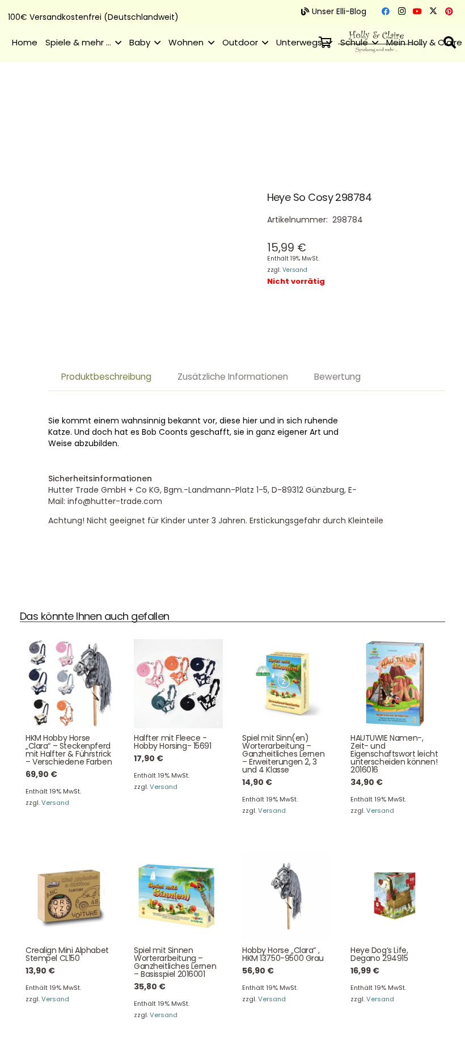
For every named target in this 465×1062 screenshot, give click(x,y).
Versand (294, 270)
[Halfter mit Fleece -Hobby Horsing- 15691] (178, 683)
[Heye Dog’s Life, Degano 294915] (394, 896)
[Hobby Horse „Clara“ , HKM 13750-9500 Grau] (286, 896)
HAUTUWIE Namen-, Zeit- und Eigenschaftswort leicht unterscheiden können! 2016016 (394, 753)
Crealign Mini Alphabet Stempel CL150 (67, 954)
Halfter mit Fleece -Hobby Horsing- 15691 (173, 742)
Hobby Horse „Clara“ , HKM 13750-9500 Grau (283, 954)
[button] (116, 42)
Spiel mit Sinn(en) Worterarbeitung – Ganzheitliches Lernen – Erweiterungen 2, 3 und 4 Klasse (283, 753)
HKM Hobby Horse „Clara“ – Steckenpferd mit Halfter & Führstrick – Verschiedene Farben (69, 749)
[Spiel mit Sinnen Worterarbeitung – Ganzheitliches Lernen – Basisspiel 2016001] (178, 896)
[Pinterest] (449, 11)
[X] (433, 11)
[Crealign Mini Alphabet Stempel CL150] (70, 896)
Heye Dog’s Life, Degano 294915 (379, 954)
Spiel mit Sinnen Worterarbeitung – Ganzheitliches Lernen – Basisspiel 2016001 (175, 962)
